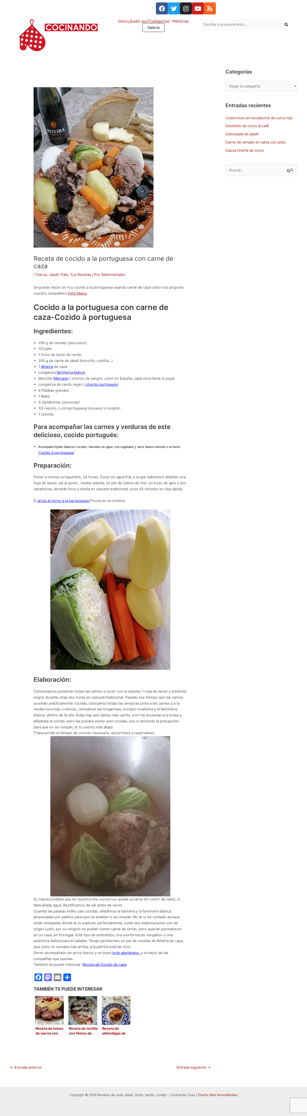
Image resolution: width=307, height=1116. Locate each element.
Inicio (123, 21)
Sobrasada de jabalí (242, 134)
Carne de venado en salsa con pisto (255, 142)
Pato (64, 274)
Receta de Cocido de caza (104, 964)
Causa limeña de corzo (244, 150)
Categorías (159, 21)
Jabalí (54, 274)
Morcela (61, 378)
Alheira (47, 366)
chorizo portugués (101, 384)
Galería (153, 27)
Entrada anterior (26, 1067)
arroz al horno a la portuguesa (63, 500)
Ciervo (41, 274)
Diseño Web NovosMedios (218, 1095)
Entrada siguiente (194, 1067)
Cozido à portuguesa (56, 452)
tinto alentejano (126, 952)
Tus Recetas (80, 274)
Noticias (181, 21)
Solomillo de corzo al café (247, 126)
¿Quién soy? (138, 21)
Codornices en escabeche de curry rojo (259, 118)
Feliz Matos (77, 293)
